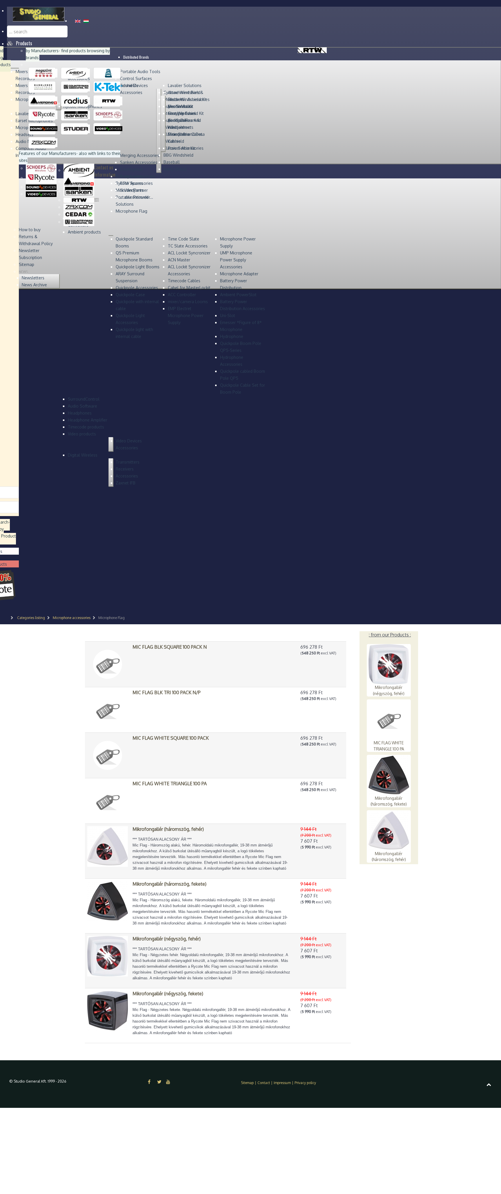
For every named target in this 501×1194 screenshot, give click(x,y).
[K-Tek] (108, 87)
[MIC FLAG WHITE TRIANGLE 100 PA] (107, 800)
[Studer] (76, 128)
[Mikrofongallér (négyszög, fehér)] (107, 955)
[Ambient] (76, 73)
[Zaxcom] (43, 142)
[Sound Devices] (43, 128)
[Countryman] (76, 87)
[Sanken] (76, 114)
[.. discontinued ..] (43, 73)
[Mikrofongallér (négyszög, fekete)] (107, 1010)
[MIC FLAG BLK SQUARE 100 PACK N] (107, 664)
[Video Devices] (108, 128)
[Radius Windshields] (76, 101)
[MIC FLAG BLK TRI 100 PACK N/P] (107, 709)
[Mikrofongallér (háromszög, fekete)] (107, 901)
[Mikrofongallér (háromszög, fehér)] (107, 846)
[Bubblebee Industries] (43, 87)
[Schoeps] (108, 114)
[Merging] (43, 101)
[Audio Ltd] (108, 73)
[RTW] (108, 101)
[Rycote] (43, 114)
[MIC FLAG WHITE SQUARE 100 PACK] (107, 755)
